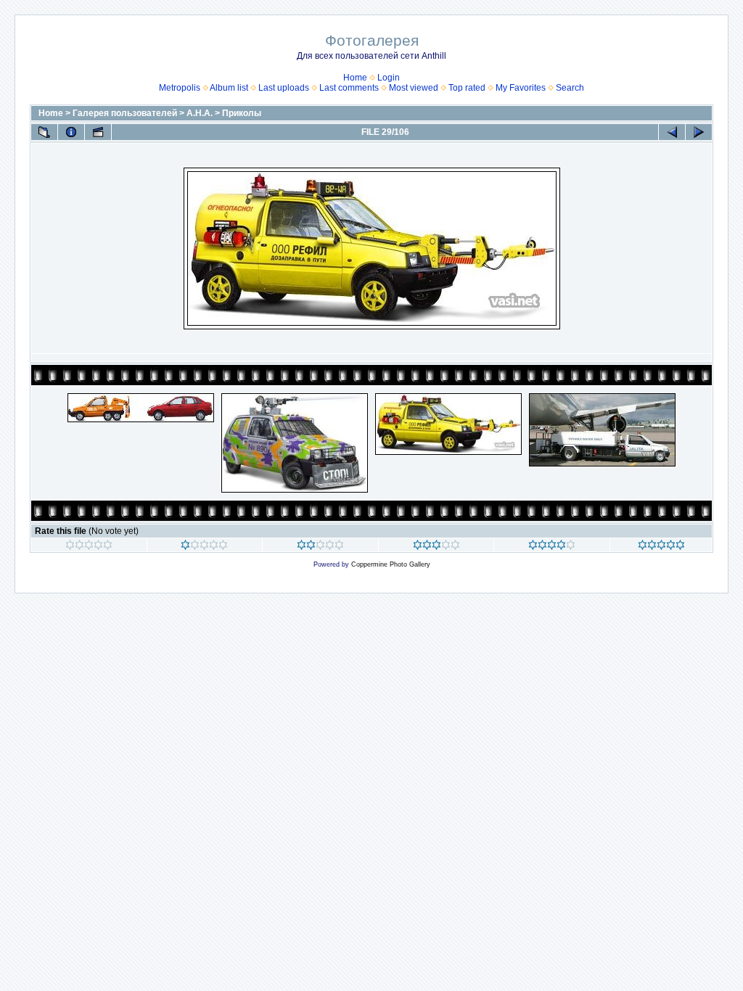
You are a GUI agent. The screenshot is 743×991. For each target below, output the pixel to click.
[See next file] (699, 132)
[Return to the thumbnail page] (44, 132)
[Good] (436, 547)
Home (355, 78)
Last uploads (283, 88)
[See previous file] (672, 132)
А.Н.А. (199, 113)
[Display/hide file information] (71, 132)
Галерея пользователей (125, 113)
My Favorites (521, 88)
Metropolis (179, 88)
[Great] (661, 547)
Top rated (466, 88)
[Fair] (320, 547)
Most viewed (413, 88)
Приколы (241, 113)
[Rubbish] (88, 547)
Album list (229, 88)
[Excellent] (551, 547)
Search (570, 88)
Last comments (349, 88)
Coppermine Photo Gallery (390, 564)
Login (388, 78)
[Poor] (204, 547)
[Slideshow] (98, 132)
